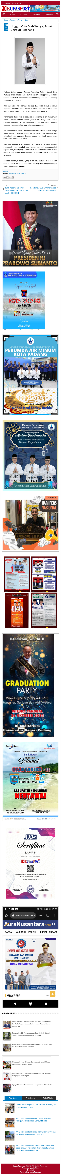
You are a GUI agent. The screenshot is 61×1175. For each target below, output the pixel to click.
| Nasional (23, 15)
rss (57, 3)
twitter (46, 3)
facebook (50, 3)
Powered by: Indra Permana (30, 1172)
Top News (13, 1098)
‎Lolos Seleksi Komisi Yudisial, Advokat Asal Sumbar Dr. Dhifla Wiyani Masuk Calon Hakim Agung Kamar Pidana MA (31, 1024)
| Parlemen (36, 15)
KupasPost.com (19, 1166)
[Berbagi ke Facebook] (12, 177)
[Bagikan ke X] (10, 177)
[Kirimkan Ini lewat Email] (4, 177)
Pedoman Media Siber (30, 1168)
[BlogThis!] (7, 177)
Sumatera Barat (15, 173)
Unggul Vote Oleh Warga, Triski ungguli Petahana (31, 27)
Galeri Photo (48, 1098)
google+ (54, 3)
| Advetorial (49, 15)
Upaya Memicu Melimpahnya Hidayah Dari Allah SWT (31, 1085)
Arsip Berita (30, 1098)
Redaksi (30, 1170)
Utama (24, 173)
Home (12, 15)
